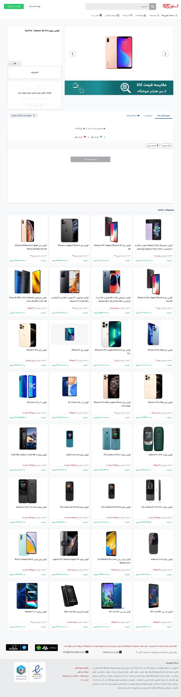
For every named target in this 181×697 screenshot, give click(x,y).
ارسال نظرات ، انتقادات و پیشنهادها (76, 676)
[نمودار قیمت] (14, 63)
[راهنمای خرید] (19, 63)
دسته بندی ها (168, 15)
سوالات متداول (83, 672)
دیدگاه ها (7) (132, 115)
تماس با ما (85, 680)
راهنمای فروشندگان (82, 668)
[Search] (152, 6)
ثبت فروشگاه (12, 6)
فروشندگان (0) (163, 115)
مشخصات (148, 115)
